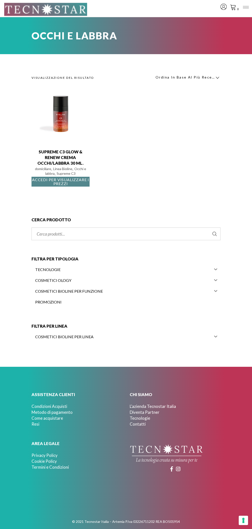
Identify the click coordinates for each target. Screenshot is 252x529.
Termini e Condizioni (50, 467)
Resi (35, 424)
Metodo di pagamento (52, 412)
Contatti (138, 424)
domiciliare (43, 169)
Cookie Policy (44, 461)
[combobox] (186, 77)
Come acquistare (47, 418)
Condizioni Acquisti (49, 406)
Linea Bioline (62, 169)
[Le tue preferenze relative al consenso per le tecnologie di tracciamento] (243, 520)
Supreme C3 (66, 173)
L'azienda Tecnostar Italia (153, 406)
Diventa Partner (144, 412)
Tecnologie (140, 418)
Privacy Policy (45, 455)
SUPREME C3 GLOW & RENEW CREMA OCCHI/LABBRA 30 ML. (60, 157)
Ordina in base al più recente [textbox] (186, 77)
